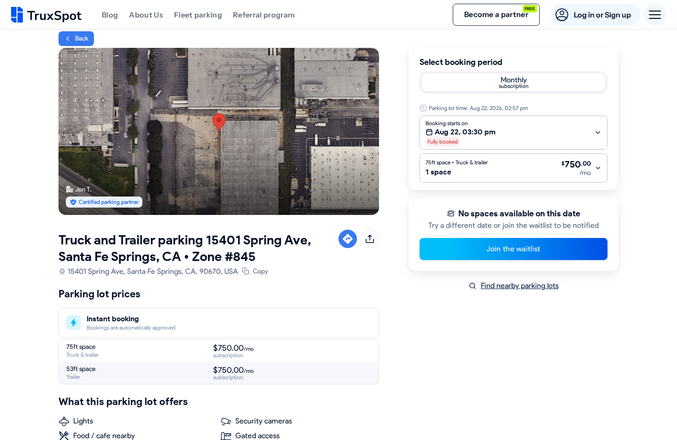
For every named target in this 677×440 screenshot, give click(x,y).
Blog (110, 14)
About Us (146, 14)
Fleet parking (198, 14)
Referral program (264, 14)
